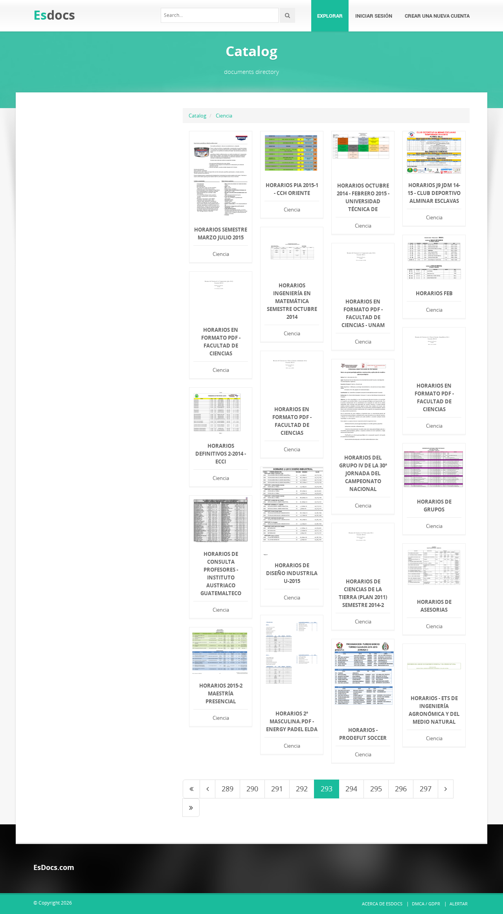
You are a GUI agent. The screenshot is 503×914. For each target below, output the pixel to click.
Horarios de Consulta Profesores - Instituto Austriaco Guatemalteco (220, 573)
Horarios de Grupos (434, 505)
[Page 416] (191, 807)
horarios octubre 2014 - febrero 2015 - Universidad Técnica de (363, 197)
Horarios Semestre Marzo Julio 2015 (220, 233)
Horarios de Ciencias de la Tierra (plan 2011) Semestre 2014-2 (363, 593)
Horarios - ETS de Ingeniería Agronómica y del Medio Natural (434, 710)
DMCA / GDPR (426, 904)
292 (302, 788)
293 (326, 788)
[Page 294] (445, 789)
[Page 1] (191, 789)
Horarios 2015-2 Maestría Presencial (220, 693)
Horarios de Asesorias (434, 605)
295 (376, 788)
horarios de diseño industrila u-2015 (292, 573)
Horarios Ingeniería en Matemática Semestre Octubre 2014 (292, 301)
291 (277, 788)
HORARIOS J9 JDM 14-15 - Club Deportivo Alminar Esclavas (434, 193)
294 (351, 788)
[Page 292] (207, 789)
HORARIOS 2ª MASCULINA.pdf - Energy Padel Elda (292, 721)
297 (425, 788)
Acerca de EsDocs (382, 904)
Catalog (197, 115)
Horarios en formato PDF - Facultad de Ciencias (220, 341)
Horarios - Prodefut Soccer (363, 733)
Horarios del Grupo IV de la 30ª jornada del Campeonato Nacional (363, 473)
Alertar (459, 904)
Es (54, 14)
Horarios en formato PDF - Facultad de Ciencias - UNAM (363, 313)
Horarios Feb (434, 293)
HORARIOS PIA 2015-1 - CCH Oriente (292, 189)
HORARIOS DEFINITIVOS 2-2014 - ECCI (220, 453)
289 (227, 788)
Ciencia (224, 115)
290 (252, 788)
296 (401, 788)
